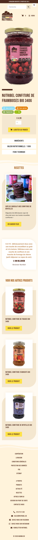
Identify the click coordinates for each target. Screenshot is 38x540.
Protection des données (19, 466)
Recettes (19, 493)
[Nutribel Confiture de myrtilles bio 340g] (19, 407)
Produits (19, 485)
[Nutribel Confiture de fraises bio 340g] (19, 301)
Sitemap (19, 473)
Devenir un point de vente (19, 501)
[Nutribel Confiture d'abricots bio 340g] (19, 354)
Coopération (19, 454)
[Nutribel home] (7, 16)
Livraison (19, 458)
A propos (19, 481)
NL (34, 5)
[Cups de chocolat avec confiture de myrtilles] (19, 188)
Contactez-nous (19, 504)
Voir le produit (14, 328)
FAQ (19, 469)
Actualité (19, 489)
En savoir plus (13, 224)
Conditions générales (19, 462)
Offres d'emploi (19, 497)
